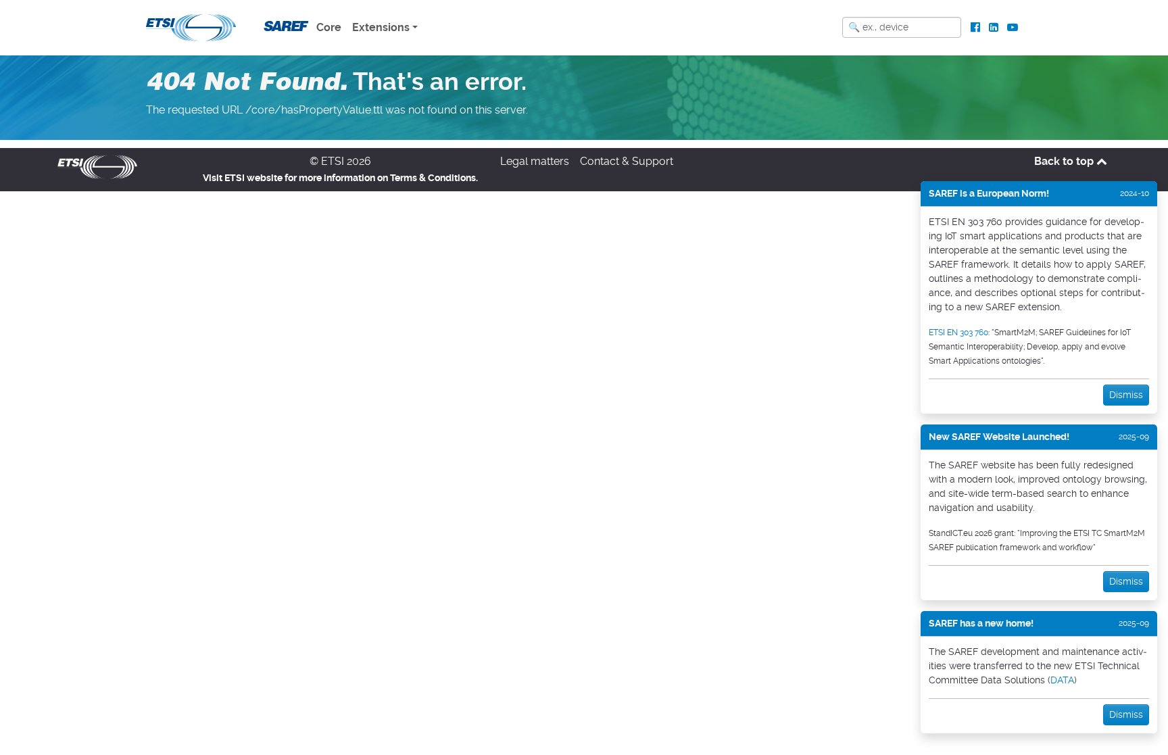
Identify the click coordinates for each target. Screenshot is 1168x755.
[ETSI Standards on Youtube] (1012, 28)
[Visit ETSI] (97, 166)
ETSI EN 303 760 (958, 332)
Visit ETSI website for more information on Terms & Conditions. (340, 177)
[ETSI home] (191, 26)
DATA (1062, 680)
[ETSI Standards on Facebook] (976, 28)
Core (328, 27)
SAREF (284, 26)
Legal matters (534, 161)
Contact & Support (626, 161)
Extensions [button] (381, 27)
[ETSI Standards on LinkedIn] (993, 28)
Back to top (1065, 161)
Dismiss (1126, 394)
